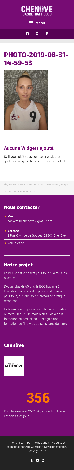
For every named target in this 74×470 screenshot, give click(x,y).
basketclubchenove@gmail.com (29, 221)
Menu (39, 23)
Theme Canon (40, 442)
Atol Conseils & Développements (45, 447)
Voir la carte (15, 243)
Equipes (64, 184)
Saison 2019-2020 (34, 184)
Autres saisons (51, 184)
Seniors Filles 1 (16, 184)
